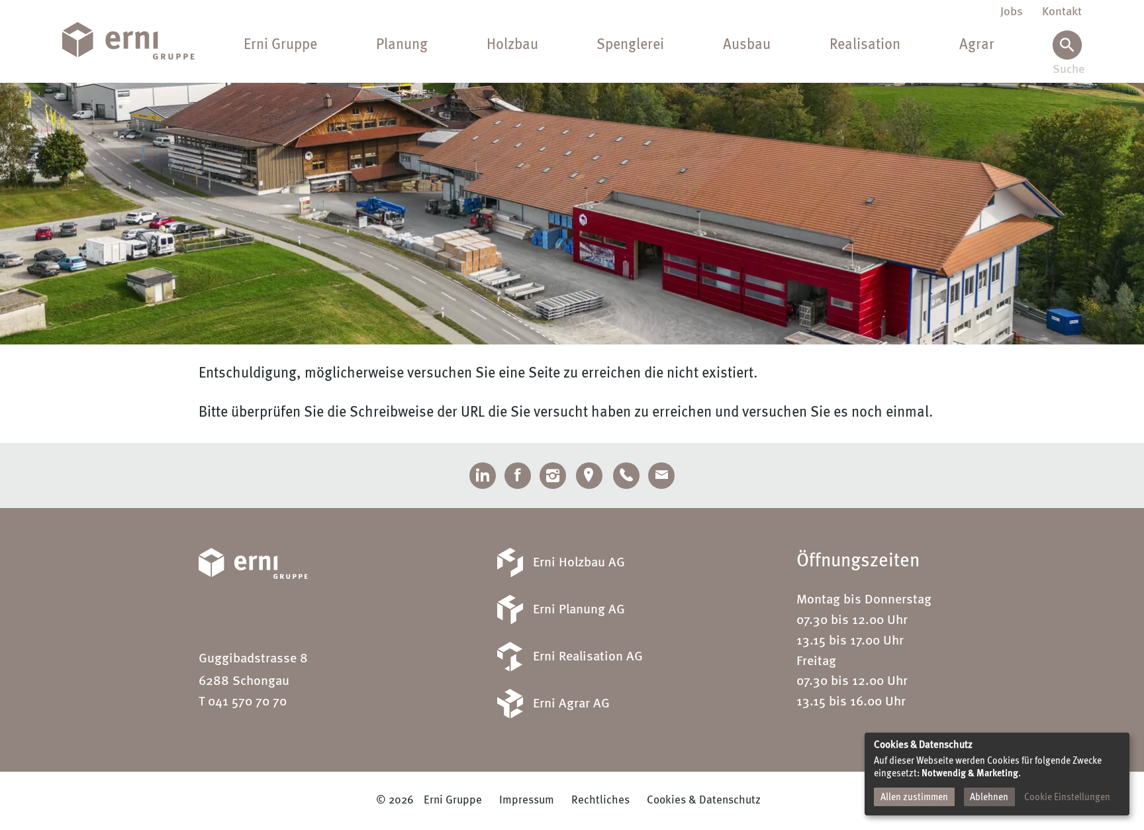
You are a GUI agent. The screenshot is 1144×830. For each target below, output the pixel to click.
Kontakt (1062, 12)
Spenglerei (630, 45)
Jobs (1011, 12)
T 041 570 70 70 (243, 702)
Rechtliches (600, 800)
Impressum (526, 800)
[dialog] (997, 774)
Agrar (976, 45)
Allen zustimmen (914, 797)
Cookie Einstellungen (1067, 797)
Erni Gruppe (280, 45)
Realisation (865, 45)
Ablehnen (989, 797)
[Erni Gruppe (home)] (138, 41)
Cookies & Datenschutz (704, 800)
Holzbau (512, 45)
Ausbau (747, 45)
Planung (402, 45)
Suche (1067, 70)
